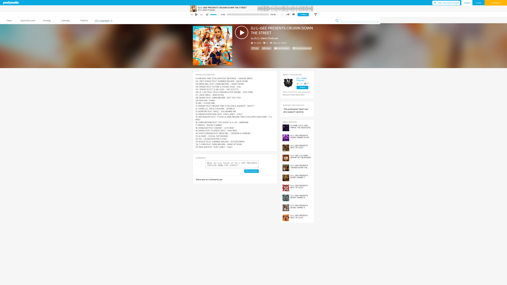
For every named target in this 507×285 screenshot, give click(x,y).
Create (479, 3)
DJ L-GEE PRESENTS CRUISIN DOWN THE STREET (222, 7)
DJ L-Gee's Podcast (206, 10)
